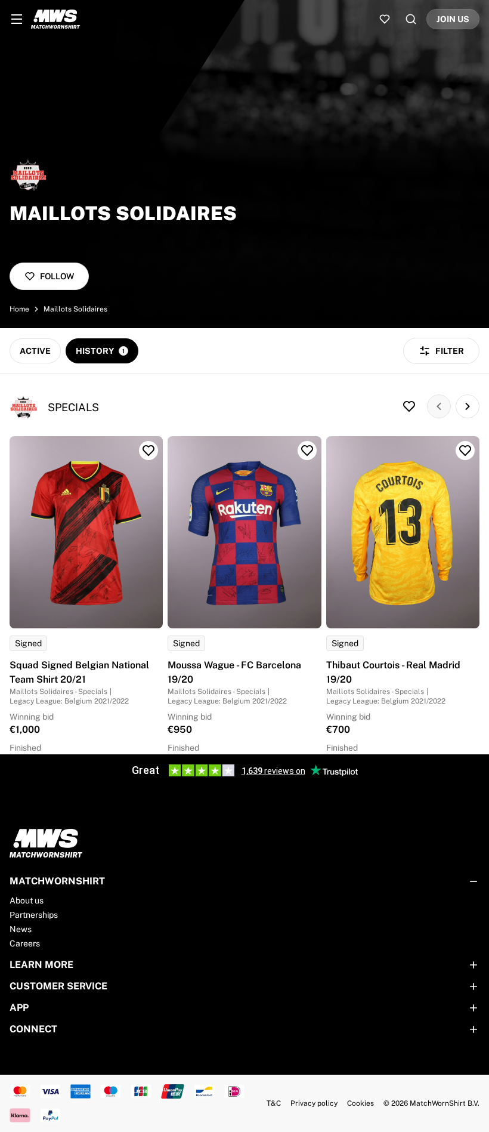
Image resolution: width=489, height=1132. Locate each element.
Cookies (360, 1103)
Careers (25, 943)
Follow (57, 276)
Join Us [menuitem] (453, 19)
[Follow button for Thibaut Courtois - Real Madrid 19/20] (465, 450)
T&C (274, 1103)
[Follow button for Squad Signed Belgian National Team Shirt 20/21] (148, 450)
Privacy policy (314, 1103)
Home (19, 309)
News (21, 929)
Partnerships (34, 915)
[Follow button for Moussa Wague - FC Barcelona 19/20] (307, 450)
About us (27, 900)
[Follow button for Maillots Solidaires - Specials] (409, 406)
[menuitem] (17, 19)
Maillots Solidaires (75, 309)
